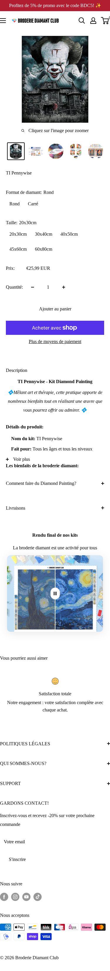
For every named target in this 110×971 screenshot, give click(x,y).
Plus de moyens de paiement (55, 341)
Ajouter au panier (55, 308)
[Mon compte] (93, 20)
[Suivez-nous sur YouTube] (26, 896)
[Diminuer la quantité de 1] (32, 287)
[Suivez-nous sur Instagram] (15, 896)
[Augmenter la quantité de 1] (63, 287)
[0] (105, 20)
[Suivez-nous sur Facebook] (4, 896)
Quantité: (14, 287)
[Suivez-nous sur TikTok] (37, 896)
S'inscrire (17, 859)
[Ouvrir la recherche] (82, 20)
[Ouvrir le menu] (3, 20)
